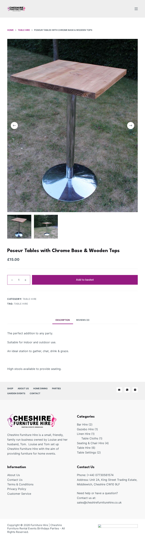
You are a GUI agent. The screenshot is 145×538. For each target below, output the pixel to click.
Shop (10, 388)
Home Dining (40, 388)
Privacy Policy (16, 489)
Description (63, 320)
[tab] (62, 320)
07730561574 (104, 475)
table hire (21, 303)
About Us (23, 388)
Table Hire (30, 299)
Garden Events (16, 393)
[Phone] (127, 389)
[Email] (119, 389)
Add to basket (85, 279)
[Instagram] (135, 389)
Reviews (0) (82, 320)
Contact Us (14, 479)
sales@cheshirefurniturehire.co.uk (99, 502)
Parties (56, 388)
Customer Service (19, 493)
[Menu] (136, 8)
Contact (35, 393)
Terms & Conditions (20, 484)
